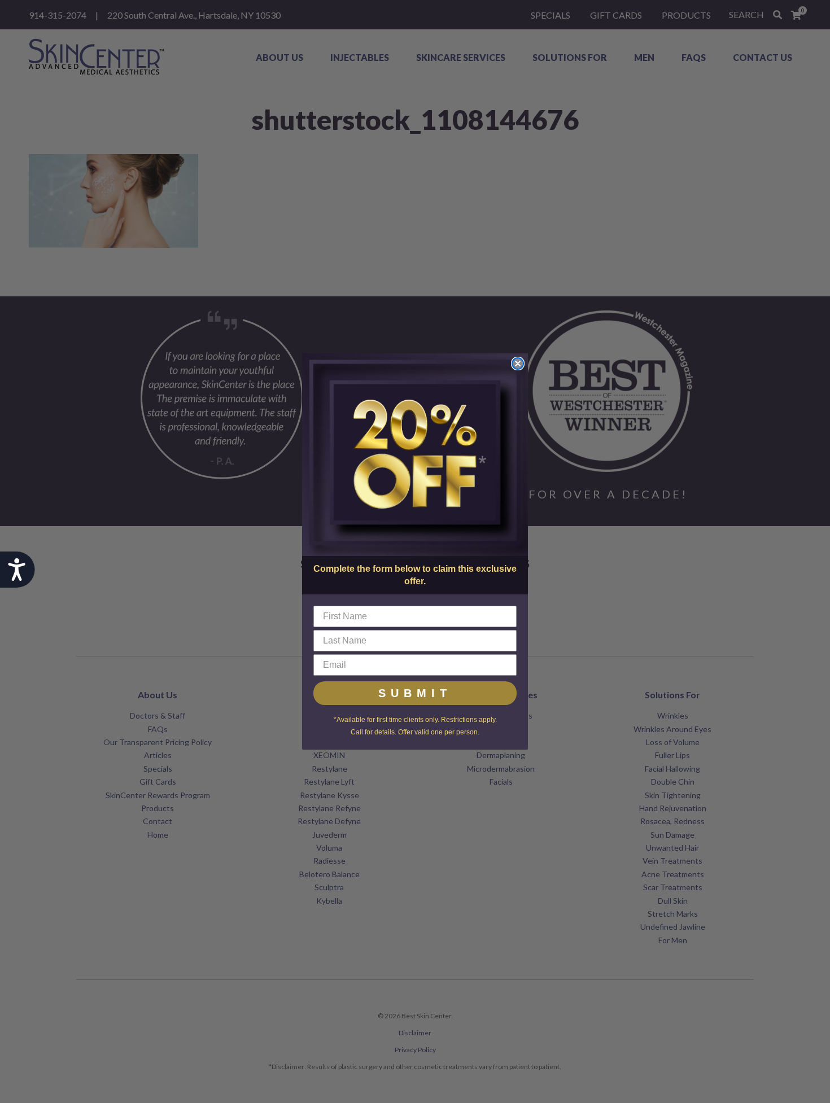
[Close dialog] (517, 363)
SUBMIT (415, 693)
